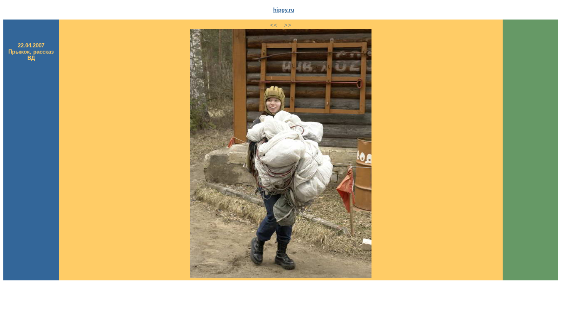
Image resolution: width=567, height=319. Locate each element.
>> (287, 25)
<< (273, 25)
